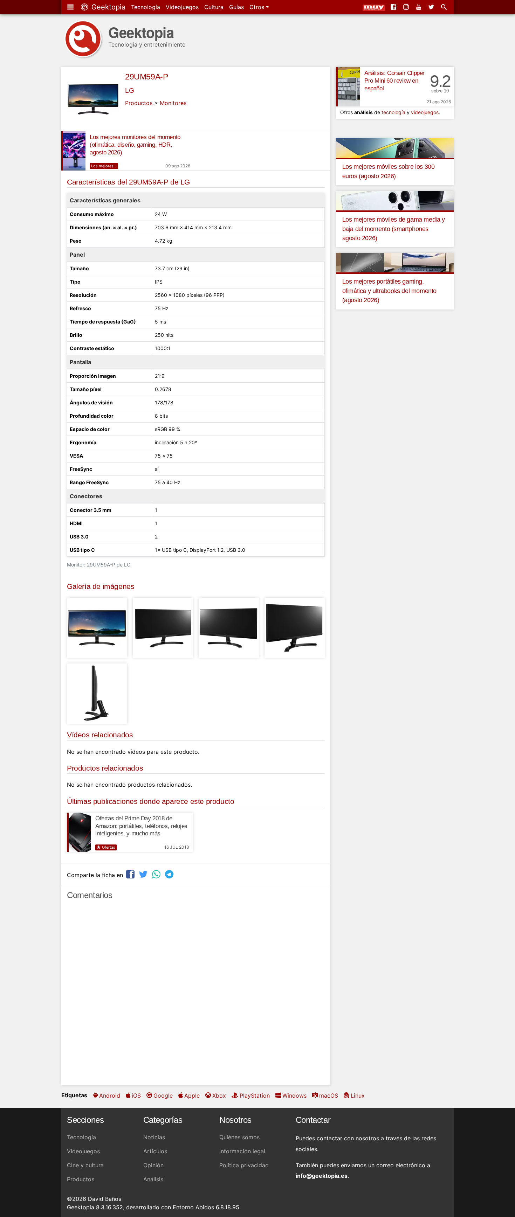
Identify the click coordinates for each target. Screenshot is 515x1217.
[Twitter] (432, 7)
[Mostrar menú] (71, 7)
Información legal (242, 1151)
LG (129, 90)
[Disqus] (196, 995)
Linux (358, 1095)
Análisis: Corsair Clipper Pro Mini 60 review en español (394, 81)
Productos (138, 102)
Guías (236, 7)
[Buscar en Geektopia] (444, 7)
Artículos (155, 1151)
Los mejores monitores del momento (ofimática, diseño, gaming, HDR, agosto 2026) (135, 145)
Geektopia (107, 7)
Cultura (214, 7)
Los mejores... (104, 166)
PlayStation (255, 1095)
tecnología (393, 112)
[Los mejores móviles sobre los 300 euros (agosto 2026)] (395, 147)
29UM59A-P (146, 76)
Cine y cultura (85, 1165)
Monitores (173, 102)
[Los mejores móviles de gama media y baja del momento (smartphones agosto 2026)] (395, 200)
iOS (136, 1095)
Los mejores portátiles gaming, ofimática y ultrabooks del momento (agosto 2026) (389, 291)
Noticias (154, 1137)
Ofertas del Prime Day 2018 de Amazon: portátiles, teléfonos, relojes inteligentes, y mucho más (141, 826)
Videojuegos (182, 7)
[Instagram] (406, 7)
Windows (294, 1095)
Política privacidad (244, 1165)
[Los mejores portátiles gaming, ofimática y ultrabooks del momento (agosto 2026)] (395, 262)
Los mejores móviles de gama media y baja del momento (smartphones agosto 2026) (393, 229)
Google (163, 1095)
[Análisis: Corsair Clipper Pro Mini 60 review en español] (348, 86)
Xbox (219, 1095)
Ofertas (108, 847)
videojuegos (425, 112)
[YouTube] (419, 7)
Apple (192, 1095)
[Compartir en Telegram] (170, 874)
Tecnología (145, 7)
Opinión (153, 1165)
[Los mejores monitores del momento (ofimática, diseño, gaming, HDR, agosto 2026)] (73, 151)
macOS (328, 1095)
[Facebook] (394, 7)
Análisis (153, 1179)
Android (109, 1095)
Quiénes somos (239, 1137)
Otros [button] (257, 7)
